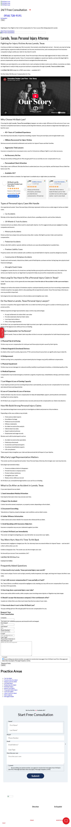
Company (3, 617)
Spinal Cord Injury (9, 688)
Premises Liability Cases (14, 249)
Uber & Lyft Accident (10, 693)
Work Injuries (8, 695)
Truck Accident (8, 691)
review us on (12, 196)
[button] (2, 333)
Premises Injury (8, 686)
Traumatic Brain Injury (10, 690)
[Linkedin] (17, 803)
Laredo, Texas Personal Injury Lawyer (24, 123)
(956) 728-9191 (13, 15)
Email (8, 741)
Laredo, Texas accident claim (55, 66)
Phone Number (5, 630)
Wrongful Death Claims (13, 267)
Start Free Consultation (7, 31)
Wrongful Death (9, 696)
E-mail (3, 633)
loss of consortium (38, 394)
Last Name (4, 626)
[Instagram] (20, 800)
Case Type (4, 637)
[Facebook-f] (14, 800)
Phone (9, 734)
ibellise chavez (37, 182)
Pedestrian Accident (10, 685)
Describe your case (7, 640)
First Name (4, 623)
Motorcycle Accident (10, 681)
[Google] (17, 800)
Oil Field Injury (8, 683)
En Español (4, 18)
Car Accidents (10, 214)
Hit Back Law (6, 55)
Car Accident (8, 678)
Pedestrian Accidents (13, 242)
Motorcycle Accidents (13, 232)
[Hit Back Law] (35, 3)
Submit (3, 665)
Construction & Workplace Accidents (18, 257)
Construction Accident (11, 680)
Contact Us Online (6, 561)
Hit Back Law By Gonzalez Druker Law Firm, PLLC (14, 184)
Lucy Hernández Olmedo (60, 182)
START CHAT (58, 810)
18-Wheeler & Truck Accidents (16, 222)
